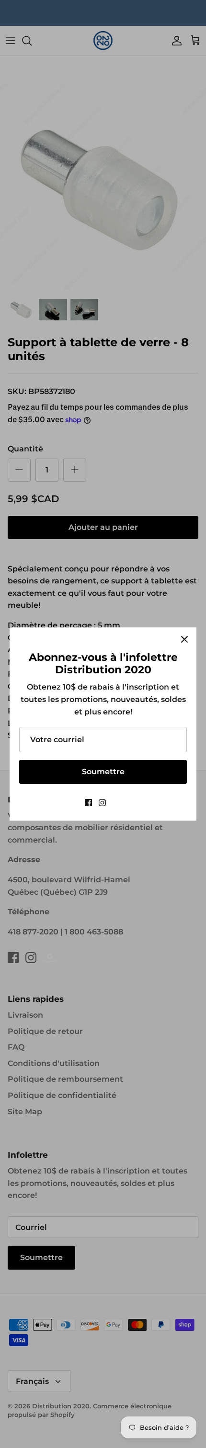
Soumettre (103, 771)
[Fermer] (184, 639)
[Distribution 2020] (117, 802)
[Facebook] (88, 802)
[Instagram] (102, 802)
